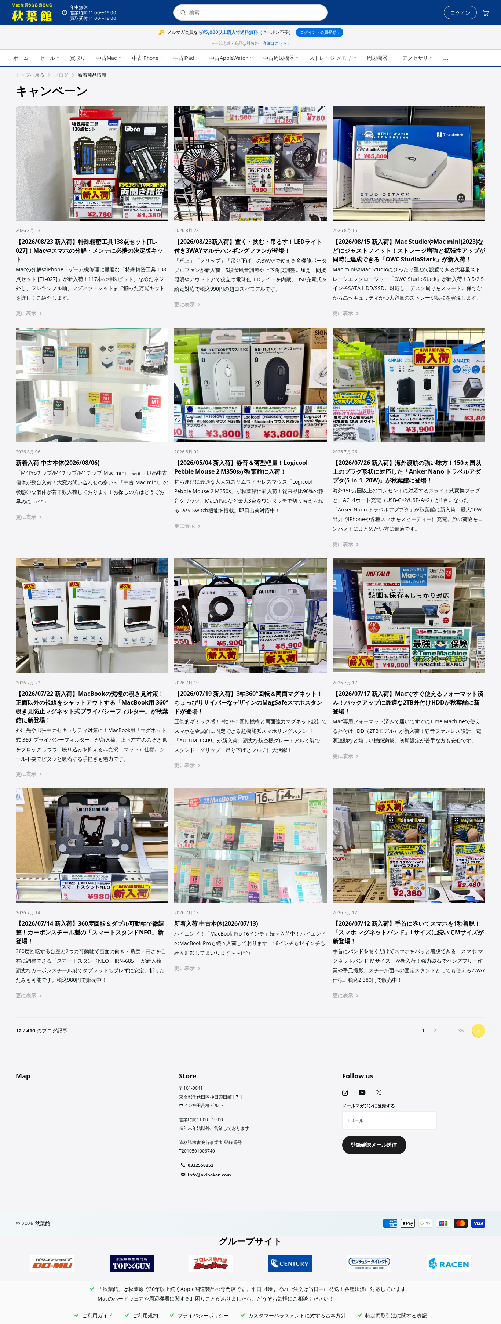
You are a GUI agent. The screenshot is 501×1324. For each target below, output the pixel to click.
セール (47, 58)
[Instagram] (345, 1093)
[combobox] (255, 13)
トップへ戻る (30, 75)
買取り (77, 58)
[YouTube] (362, 1092)
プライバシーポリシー (203, 1315)
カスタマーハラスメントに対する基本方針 (297, 1315)
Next (478, 1031)
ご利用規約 (145, 1315)
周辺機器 (377, 58)
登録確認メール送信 (374, 1144)
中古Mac (106, 58)
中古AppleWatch (228, 58)
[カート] (485, 12)
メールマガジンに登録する (368, 1106)
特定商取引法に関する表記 (396, 1315)
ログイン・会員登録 (319, 32)
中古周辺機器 (278, 58)
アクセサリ (415, 58)
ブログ (61, 75)
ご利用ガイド (97, 1315)
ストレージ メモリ (330, 58)
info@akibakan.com (209, 1175)
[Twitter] (378, 1092)
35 (461, 1030)
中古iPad (183, 58)
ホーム (21, 58)
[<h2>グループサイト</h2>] (52, 1263)
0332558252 (200, 1165)
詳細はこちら (276, 43)
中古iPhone (145, 58)
